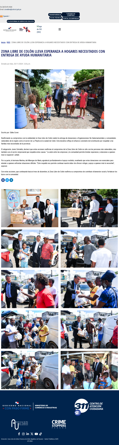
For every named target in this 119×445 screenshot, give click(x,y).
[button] (60, 29)
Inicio (3, 42)
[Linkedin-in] (27, 434)
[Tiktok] (40, 434)
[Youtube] (36, 434)
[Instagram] (23, 434)
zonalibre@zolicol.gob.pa (12, 9)
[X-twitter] (32, 434)
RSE (8, 42)
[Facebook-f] (19, 434)
